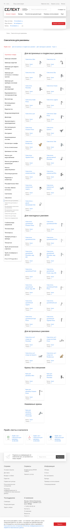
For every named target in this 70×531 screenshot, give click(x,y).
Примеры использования (51, 14)
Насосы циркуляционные (10, 168)
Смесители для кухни (10, 213)
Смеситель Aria (30, 72)
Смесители (8, 197)
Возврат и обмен (9, 475)
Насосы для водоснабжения (9, 156)
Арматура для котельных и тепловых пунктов (12, 75)
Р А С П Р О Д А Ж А (11, 259)
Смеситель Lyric (30, 113)
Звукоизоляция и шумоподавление (10, 122)
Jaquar (31, 64)
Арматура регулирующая (9, 88)
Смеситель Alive (30, 59)
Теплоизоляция (9, 228)
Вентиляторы (9, 99)
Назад (8, 33)
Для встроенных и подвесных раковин (23, 46)
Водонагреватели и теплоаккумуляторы (11, 94)
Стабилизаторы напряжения (9, 223)
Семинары (7, 501)
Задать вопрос (8, 507)
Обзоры (46, 470)
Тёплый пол (8, 242)
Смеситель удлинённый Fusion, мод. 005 (51, 271)
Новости (26, 516)
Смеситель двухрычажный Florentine (51, 157)
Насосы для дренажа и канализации (12, 162)
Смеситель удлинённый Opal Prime (30, 318)
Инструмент (8, 133)
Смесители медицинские (11, 218)
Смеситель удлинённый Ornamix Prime (29, 223)
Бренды (20, 14)
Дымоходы (8, 117)
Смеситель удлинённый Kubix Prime (52, 286)
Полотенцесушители (11, 173)
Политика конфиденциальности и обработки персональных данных (12, 491)
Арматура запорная (10, 58)
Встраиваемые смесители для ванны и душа (11, 210)
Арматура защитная (11, 62)
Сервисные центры (9, 481)
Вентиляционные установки (10, 104)
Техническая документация (33, 14)
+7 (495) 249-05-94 (29, 506)
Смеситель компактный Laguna (28, 187)
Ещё (62, 14)
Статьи (46, 472)
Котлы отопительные (11, 147)
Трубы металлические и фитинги (11, 248)
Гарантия (6, 478)
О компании (27, 511)
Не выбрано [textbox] (17, 21)
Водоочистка (9, 109)
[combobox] (19, 21)
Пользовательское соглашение (13, 526)
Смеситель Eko (51, 72)
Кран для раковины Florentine (49, 375)
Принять (59, 524)
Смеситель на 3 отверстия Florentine (30, 339)
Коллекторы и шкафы (11, 143)
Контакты (27, 508)
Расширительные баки (12, 183)
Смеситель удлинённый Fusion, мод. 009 (30, 286)
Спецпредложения (49, 484)
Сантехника (8, 193)
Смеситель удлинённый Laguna (29, 302)
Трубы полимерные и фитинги (11, 254)
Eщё (53, 46)
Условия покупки (9, 470)
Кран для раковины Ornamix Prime (30, 391)
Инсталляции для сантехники (10, 128)
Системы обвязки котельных (10, 188)
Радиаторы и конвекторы (9, 178)
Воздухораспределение (12, 113)
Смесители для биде (10, 215)
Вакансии (27, 513)
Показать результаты (58, 23)
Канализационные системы (10, 138)
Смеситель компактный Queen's (50, 187)
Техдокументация (9, 504)
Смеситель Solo (51, 141)
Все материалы (49, 475)
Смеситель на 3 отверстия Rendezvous (51, 355)
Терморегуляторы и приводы (10, 237)
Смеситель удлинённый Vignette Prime (51, 318)
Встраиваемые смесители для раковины (11, 207)
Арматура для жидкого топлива (11, 67)
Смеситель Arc (51, 59)
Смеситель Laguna (52, 99)
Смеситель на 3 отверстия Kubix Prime (51, 339)
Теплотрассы (9, 232)
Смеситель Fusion (52, 86)
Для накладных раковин (44, 46)
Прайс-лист (7, 46)
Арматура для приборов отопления (11, 82)
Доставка (6, 472)
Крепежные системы (11, 151)
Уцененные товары (10, 54)
